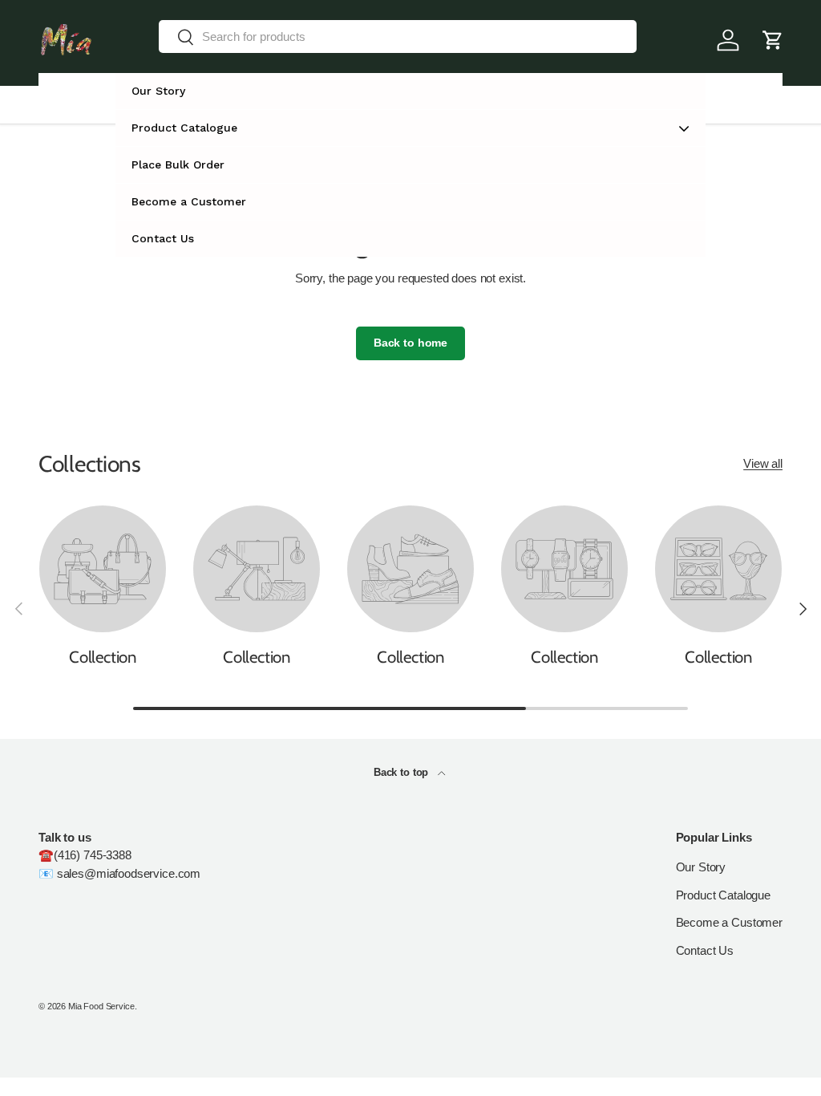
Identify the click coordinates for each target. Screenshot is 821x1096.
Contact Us (705, 950)
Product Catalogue (723, 895)
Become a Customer (729, 922)
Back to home (410, 343)
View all (763, 463)
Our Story (701, 867)
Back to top (402, 772)
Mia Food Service (101, 1006)
